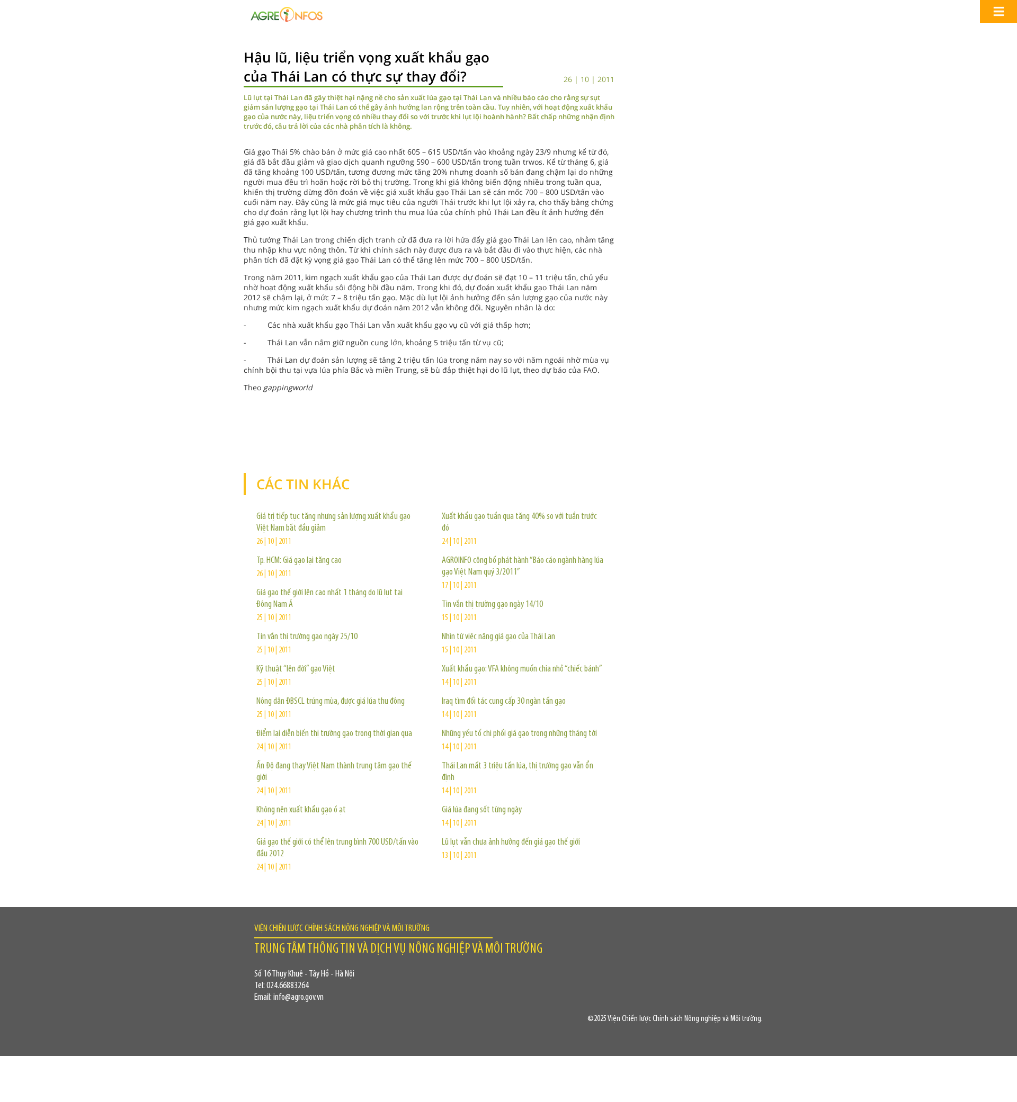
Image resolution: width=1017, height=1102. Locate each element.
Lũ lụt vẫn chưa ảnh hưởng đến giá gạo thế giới (511, 842)
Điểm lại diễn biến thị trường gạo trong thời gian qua (334, 734)
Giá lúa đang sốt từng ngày (482, 810)
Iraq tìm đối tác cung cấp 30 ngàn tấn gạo (504, 701)
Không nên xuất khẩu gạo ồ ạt (301, 810)
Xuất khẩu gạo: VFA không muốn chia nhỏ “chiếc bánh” (522, 669)
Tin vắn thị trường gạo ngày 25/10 (307, 637)
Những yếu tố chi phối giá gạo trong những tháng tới (519, 734)
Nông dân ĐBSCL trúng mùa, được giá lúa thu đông (330, 701)
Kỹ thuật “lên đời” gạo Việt (295, 669)
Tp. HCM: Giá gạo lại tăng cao (299, 561)
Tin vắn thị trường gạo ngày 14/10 (492, 605)
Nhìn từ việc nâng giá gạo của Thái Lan (498, 637)
